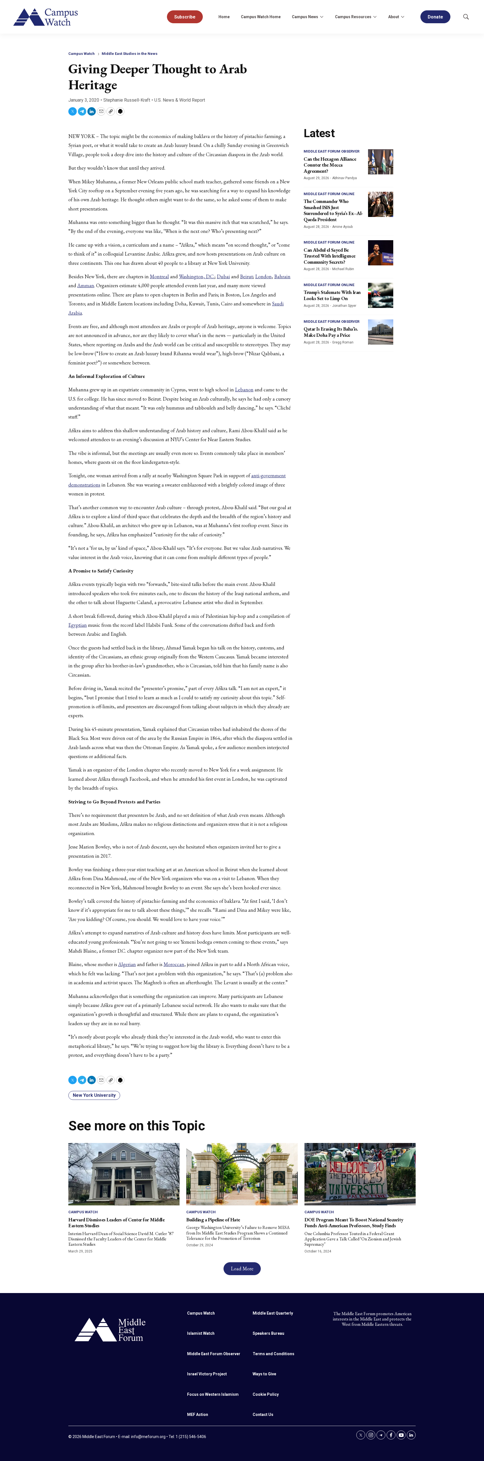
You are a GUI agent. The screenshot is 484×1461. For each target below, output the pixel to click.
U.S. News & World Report (179, 100)
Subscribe (185, 17)
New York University (94, 1095)
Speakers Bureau (268, 1333)
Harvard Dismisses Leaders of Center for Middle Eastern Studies (116, 1222)
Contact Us (263, 1414)
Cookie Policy (266, 1394)
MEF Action (197, 1414)
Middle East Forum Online (329, 194)
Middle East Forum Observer (331, 151)
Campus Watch (81, 54)
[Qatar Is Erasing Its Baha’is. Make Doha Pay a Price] (380, 332)
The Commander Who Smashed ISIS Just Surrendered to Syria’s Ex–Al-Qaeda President (333, 210)
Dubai (223, 276)
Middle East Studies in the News (129, 54)
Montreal (159, 276)
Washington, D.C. (197, 276)
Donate (435, 17)
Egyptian (77, 625)
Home (224, 17)
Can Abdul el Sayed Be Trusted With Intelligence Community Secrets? (329, 256)
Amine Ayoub (342, 227)
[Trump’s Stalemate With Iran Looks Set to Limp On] (380, 295)
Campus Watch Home (261, 17)
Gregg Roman (342, 342)
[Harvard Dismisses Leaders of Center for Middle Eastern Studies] (124, 1174)
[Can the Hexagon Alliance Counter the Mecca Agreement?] (380, 161)
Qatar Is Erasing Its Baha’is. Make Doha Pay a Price (331, 332)
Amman (85, 285)
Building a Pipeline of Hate (213, 1219)
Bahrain (282, 276)
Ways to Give (264, 1374)
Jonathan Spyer (344, 306)
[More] (321, 17)
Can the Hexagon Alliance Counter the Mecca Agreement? (330, 165)
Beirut (246, 276)
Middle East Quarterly (273, 1313)
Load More (242, 1268)
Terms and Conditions (273, 1354)
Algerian (127, 964)
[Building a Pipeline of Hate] (241, 1174)
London (263, 276)
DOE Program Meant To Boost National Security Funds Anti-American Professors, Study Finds (353, 1222)
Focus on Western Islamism (213, 1394)
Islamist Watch (201, 1333)
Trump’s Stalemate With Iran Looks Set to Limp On (332, 295)
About (393, 17)
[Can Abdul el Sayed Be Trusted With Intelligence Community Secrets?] (380, 252)
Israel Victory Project (207, 1374)
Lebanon (244, 389)
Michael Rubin (343, 269)
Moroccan (174, 964)
